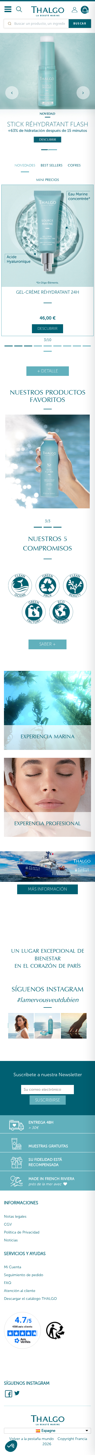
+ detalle (47, 370)
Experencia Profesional (47, 823)
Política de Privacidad (21, 1232)
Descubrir (47, 328)
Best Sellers (52, 165)
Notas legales (15, 1216)
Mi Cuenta (12, 1267)
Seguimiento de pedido (23, 1275)
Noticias (11, 1240)
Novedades (25, 165)
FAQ (7, 1283)
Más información (47, 889)
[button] (11, 1446)
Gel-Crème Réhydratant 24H (47, 292)
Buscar (79, 23)
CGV (8, 1224)
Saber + (47, 644)
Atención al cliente (19, 1291)
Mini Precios (47, 180)
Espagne (48, 1430)
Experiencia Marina (47, 737)
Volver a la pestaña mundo (31, 1439)
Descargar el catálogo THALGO (30, 1298)
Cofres (74, 165)
